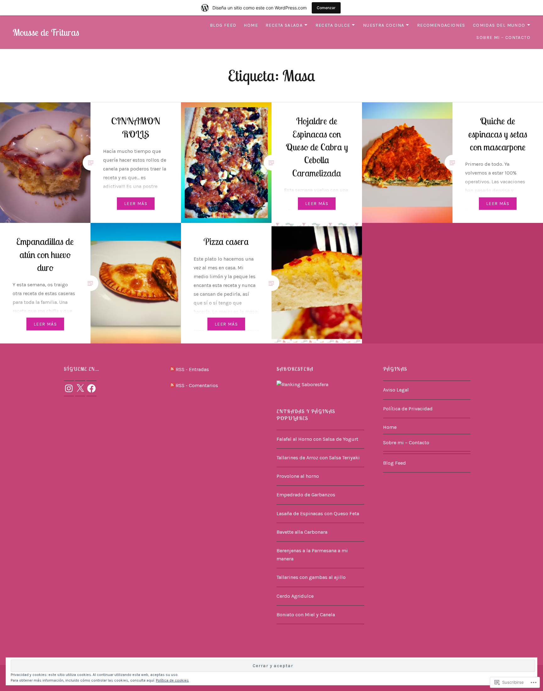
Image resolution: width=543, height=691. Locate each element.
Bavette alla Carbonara (302, 532)
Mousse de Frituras (46, 32)
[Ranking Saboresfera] (302, 384)
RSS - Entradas (192, 369)
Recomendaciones (441, 25)
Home (251, 25)
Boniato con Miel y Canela (306, 615)
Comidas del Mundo (499, 25)
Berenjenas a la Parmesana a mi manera (312, 555)
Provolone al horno (298, 476)
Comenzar (326, 7)
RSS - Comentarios (197, 385)
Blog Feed (223, 25)
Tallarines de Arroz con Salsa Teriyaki (318, 458)
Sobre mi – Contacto (503, 37)
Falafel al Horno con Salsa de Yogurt (317, 439)
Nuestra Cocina (383, 25)
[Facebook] (91, 388)
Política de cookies (172, 680)
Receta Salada (284, 25)
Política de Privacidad (408, 409)
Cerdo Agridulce (295, 596)
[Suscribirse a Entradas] (172, 369)
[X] (80, 388)
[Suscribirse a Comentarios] (172, 385)
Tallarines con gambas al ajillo (311, 577)
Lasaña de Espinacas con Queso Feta (318, 513)
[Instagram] (69, 388)
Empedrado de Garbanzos (306, 495)
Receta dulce (332, 25)
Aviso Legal (396, 390)
